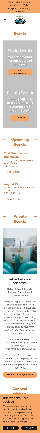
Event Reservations (20, 72)
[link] (20, 20)
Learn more (20, 118)
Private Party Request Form (20, 375)
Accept (29, 428)
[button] (5, 20)
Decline (10, 428)
